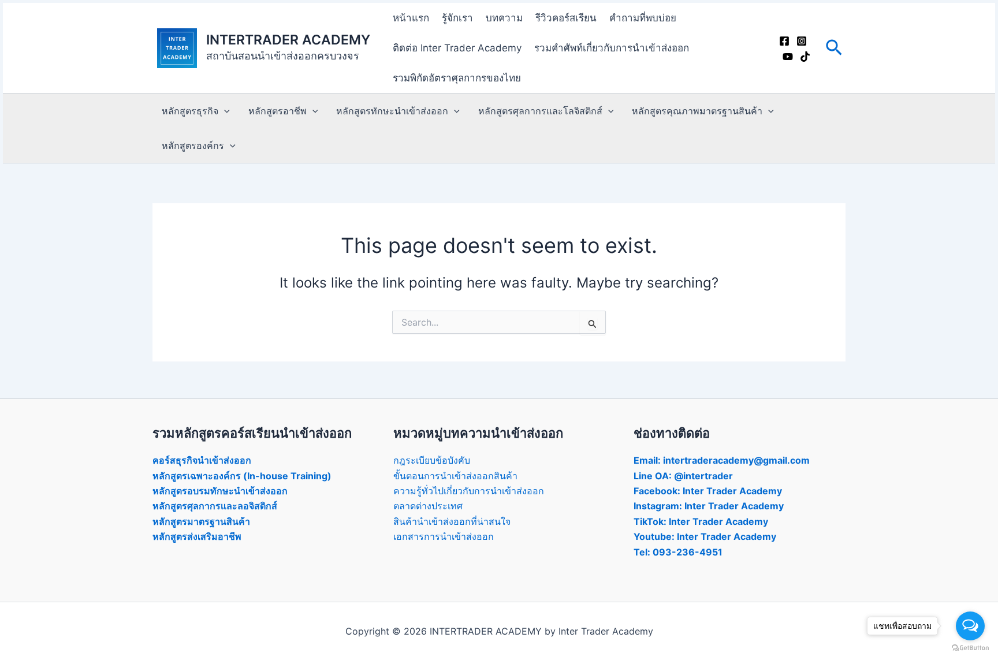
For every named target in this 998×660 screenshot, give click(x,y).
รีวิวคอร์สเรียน (566, 18)
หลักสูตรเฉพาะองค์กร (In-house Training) (242, 476)
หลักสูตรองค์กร (193, 145)
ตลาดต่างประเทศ (428, 506)
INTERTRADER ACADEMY (288, 40)
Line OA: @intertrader (683, 476)
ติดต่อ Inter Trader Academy (457, 48)
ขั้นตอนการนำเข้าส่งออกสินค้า (455, 476)
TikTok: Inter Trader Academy (701, 521)
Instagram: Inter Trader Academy (709, 506)
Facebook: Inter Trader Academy (708, 491)
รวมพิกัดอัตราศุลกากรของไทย (457, 78)
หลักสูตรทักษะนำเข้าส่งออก (392, 111)
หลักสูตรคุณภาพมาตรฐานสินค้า (697, 111)
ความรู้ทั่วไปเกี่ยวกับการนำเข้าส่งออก (468, 491)
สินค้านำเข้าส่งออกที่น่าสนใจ (452, 521)
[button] (834, 48)
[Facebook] (784, 41)
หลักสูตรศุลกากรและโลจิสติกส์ (540, 111)
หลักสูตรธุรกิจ (190, 111)
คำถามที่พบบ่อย (642, 18)
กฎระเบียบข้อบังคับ (431, 460)
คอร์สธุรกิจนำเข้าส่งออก (201, 460)
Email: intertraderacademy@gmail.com (722, 460)
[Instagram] (801, 41)
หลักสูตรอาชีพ (277, 111)
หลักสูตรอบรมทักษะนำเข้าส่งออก (220, 491)
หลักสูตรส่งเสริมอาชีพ (196, 536)
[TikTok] (805, 56)
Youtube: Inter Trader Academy (705, 536)
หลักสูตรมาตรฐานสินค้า (201, 521)
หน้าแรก (411, 18)
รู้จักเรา (457, 18)
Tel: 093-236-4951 (678, 552)
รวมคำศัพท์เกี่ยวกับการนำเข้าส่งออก (611, 48)
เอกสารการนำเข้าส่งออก (443, 536)
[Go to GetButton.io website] (970, 648)
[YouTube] (788, 56)
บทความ (504, 18)
